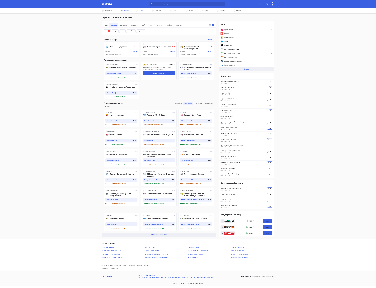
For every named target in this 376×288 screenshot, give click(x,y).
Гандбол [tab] (159, 25)
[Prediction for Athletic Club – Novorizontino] (121, 197)
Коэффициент (209, 103)
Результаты (140, 31)
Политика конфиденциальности (193, 278)
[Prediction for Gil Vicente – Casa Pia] (196, 138)
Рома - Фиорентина (108, 247)
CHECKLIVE (107, 4)
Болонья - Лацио (193, 247)
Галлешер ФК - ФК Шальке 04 (111, 254)
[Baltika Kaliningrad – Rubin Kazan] (158, 49)
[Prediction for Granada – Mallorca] (196, 158)
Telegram (152, 275)
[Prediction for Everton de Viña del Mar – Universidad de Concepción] (196, 197)
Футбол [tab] (114, 25)
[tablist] (154, 25)
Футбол (104, 265)
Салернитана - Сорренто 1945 (111, 250)
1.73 (269, 128)
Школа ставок (166, 278)
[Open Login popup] (272, 4)
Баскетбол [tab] (124, 25)
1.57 (269, 200)
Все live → (211, 39)
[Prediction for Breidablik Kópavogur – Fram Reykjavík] (158, 158)
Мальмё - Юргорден (237, 250)
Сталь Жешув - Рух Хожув (196, 254)
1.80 (269, 93)
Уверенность (198, 103)
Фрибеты (156, 278)
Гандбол (139, 265)
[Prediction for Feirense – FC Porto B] (121, 158)
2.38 (269, 151)
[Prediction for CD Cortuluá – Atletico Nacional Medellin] (158, 177)
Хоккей (125, 265)
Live (107, 31)
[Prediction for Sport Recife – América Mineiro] (121, 71)
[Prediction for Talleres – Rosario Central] (196, 222)
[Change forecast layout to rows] (210, 25)
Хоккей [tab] (142, 25)
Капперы (149, 278)
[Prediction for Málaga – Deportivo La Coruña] (121, 177)
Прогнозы (105, 268)
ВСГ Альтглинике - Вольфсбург (198, 250)
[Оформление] (267, 4)
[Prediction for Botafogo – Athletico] (121, 90)
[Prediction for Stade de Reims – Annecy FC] (196, 118)
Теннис (110, 265)
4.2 (270, 174)
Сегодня (115, 31)
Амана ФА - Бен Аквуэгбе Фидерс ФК (156, 257)
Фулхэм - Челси (150, 247)
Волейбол (132, 265)
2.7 (270, 116)
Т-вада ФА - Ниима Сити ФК (239, 257)
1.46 (269, 194)
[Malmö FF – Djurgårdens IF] (121, 49)
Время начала (188, 103)
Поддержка (209, 278)
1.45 (269, 206)
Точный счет (130, 31)
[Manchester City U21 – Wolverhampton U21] (196, 49)
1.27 (269, 140)
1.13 (269, 189)
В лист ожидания (158, 73)
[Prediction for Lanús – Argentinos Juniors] (158, 222)
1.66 (269, 122)
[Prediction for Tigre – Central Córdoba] (196, 177)
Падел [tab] (150, 25)
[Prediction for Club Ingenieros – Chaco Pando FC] (158, 138)
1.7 (270, 168)
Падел (146, 265)
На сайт (267, 221)
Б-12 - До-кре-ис (193, 257)
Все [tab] (106, 25)
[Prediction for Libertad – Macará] (121, 222)
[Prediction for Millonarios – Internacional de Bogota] (196, 71)
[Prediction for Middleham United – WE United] (158, 197)
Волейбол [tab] (169, 25)
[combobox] (260, 4)
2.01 (269, 163)
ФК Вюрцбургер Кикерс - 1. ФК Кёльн (157, 254)
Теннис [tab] (133, 25)
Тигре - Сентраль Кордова (239, 254)
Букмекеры (176, 278)
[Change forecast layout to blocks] (213, 25)
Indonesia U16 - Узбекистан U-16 (112, 257)
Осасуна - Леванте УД (152, 250)
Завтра (122, 31)
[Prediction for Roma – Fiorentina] (121, 118)
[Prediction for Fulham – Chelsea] (121, 138)
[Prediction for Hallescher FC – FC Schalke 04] (158, 118)
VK (147, 275)
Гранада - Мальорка (237, 247)
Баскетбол (117, 265)
